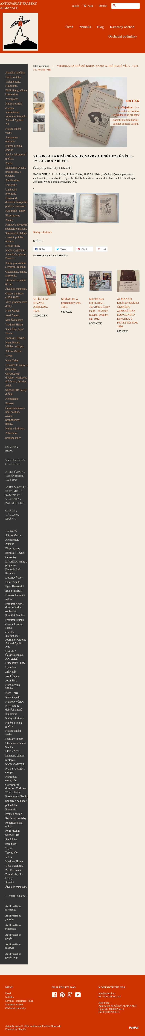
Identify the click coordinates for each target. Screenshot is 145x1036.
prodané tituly (13, 437)
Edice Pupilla (12, 581)
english (75, 6)
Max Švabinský (14, 319)
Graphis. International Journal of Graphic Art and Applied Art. (15, 116)
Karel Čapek (12, 310)
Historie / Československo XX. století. (14, 655)
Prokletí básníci (13, 813)
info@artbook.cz (106, 993)
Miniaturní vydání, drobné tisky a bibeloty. (15, 171)
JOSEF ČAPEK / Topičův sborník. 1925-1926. (15, 475)
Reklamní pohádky (16, 818)
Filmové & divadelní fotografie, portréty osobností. (16, 202)
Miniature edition (14, 755)
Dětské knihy (12, 245)
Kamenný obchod (122, 27)
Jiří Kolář (10, 671)
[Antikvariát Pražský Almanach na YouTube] (78, 996)
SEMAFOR (12, 835)
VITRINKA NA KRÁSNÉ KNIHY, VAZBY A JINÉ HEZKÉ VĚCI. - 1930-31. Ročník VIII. (83, 158)
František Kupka (14, 619)
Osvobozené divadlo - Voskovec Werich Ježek (16, 788)
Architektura (12, 539)
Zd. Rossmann (13, 870)
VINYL (9, 856)
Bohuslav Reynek (15, 337)
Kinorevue (11, 713)
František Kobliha (15, 615)
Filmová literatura (15, 595)
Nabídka (85, 27)
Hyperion (10, 667)
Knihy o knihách (14, 718)
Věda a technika (14, 865)
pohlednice (11, 805)
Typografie (11, 852)
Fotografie (11, 184)
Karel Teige (11, 360)
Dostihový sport (14, 577)
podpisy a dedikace (16, 800)
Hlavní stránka (41, 65)
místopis (9, 759)
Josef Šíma (11, 680)
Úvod (69, 27)
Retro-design (12, 830)
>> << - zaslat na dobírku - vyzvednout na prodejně (125, 111)
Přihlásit (103, 5)
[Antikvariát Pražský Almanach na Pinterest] (62, 996)
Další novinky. (13, 77)
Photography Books (16, 796)
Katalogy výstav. (14, 701)
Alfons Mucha (13, 351)
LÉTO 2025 (12, 751)
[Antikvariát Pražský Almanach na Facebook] (54, 996)
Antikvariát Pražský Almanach (45, 1026)
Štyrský (9, 882)
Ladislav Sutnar (14, 738)
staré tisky (10, 843)
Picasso (9, 403)
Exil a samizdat (13, 590)
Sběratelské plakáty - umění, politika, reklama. (16, 237)
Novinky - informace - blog (19, 1001)
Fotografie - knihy (15, 210)
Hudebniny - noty (15, 662)
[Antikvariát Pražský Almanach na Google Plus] (70, 996)
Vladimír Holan (14, 324)
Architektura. (12, 180)
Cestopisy (10, 557)
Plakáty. (9, 220)
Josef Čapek (12, 315)
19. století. (11, 530)
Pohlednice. (11, 433)
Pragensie (10, 809)
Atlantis (9, 543)
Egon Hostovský (14, 586)
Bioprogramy (12, 215)
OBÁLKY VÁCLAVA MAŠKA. (12, 514)
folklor (9, 599)
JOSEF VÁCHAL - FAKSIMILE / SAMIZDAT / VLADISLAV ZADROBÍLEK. (16, 495)
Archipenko (12, 398)
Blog (100, 27)
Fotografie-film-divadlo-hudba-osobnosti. (14, 607)
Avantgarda (11, 98)
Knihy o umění (13, 103)
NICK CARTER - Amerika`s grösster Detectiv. (15, 254)
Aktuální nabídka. (15, 72)
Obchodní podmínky (122, 36)
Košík (90, 6)
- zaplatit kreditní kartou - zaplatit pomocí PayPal (124, 121)
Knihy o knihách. (15, 428)
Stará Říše (11, 839)
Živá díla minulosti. (16, 288)
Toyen (8, 355)
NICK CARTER (14, 764)
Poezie (9, 163)
